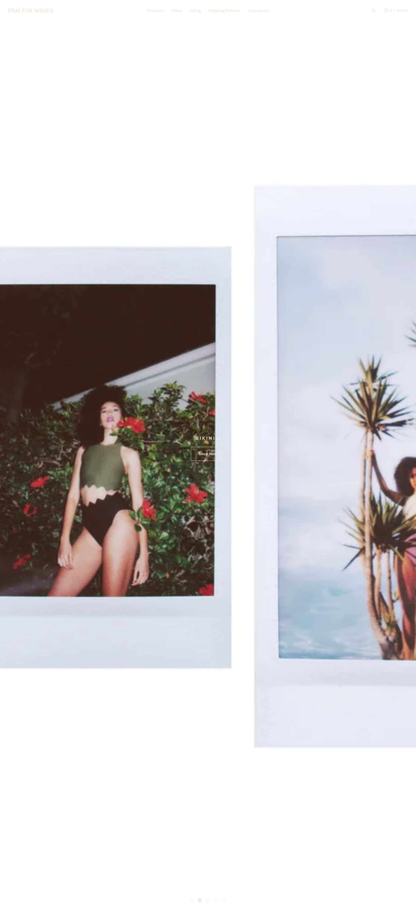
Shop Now (208, 453)
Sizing (195, 10)
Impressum (258, 10)
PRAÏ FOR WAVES (30, 10)
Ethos (177, 10)
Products (155, 10)
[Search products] (374, 10)
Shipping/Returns (224, 10)
